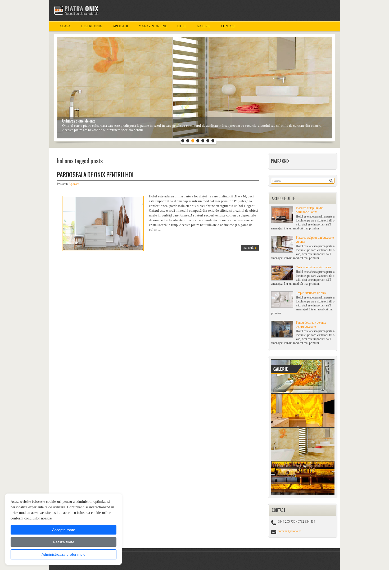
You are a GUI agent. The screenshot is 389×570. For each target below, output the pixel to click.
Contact (228, 26)
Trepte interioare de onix (311, 293)
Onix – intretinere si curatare (313, 267)
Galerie (203, 26)
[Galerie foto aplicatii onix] (302, 494)
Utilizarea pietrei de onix (78, 121)
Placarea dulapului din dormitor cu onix (309, 210)
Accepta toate (63, 530)
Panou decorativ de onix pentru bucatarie (311, 324)
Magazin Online (153, 26)
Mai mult (248, 248)
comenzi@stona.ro (289, 531)
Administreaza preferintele (63, 554)
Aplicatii (120, 26)
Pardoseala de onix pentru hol (95, 174)
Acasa (65, 26)
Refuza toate (63, 542)
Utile (181, 26)
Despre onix (91, 26)
